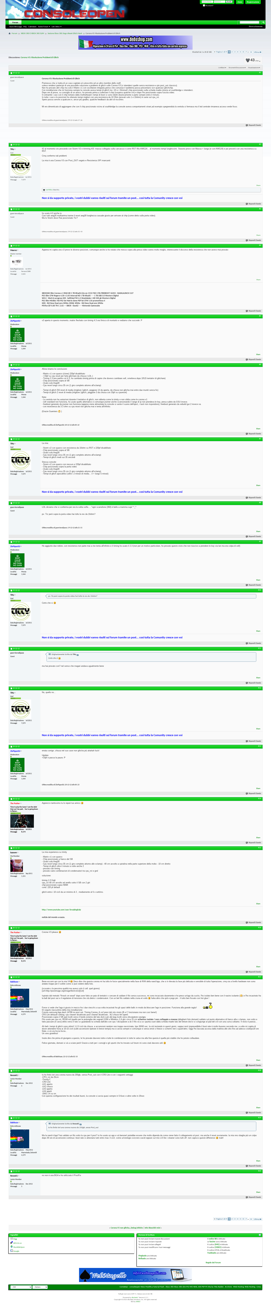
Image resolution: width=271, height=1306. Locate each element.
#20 (259, 1171)
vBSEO (138, 1302)
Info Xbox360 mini (152, 1228)
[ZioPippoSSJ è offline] (17, 335)
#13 (259, 746)
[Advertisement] (135, 136)
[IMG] (217, 1245)
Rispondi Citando (255, 125)
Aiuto (239, 2)
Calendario (32, 27)
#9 (260, 542)
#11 (259, 648)
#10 (259, 590)
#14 (259, 799)
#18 (259, 1070)
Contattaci (124, 1287)
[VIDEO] (218, 1247)
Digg (15, 1239)
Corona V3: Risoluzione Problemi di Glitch (40, 57)
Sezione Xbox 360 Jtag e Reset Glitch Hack (65, 33)
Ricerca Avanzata (255, 26)
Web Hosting (238, 1287)
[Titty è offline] (20, 165)
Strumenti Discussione (236, 68)
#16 (259, 928)
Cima (259, 1287)
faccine (212, 1242)
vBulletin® (135, 1297)
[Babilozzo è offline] (19, 998)
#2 (260, 144)
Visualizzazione (253, 68)
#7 (260, 439)
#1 (260, 73)
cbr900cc (49, 190)
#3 (260, 209)
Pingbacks (142, 1256)
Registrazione (253, 2)
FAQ (25, 27)
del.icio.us (17, 1243)
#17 (259, 977)
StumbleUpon (19, 1247)
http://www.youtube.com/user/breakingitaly (61, 910)
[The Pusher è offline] (22, 821)
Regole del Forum (213, 1263)
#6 (260, 365)
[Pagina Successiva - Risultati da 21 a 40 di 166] (251, 52)
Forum (15, 22)
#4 (260, 245)
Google (16, 1251)
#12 (259, 688)
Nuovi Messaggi (15, 27)
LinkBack (221, 68)
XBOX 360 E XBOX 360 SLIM (32, 33)
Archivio (228, 1287)
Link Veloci (56, 27)
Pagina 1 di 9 (221, 52)
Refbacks (142, 1259)
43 (254, 60)
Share (258, 185)
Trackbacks (211, 1253)
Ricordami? (209, 5)
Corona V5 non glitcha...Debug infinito (127, 1228)
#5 (260, 316)
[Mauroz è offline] (16, 262)
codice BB (213, 1239)
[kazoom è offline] (16, 865)
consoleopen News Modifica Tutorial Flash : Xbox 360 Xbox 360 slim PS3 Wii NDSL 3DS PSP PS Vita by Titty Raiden (176, 1287)
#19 (259, 1118)
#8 (260, 503)
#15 (259, 848)
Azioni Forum (43, 27)
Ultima (256, 52)
